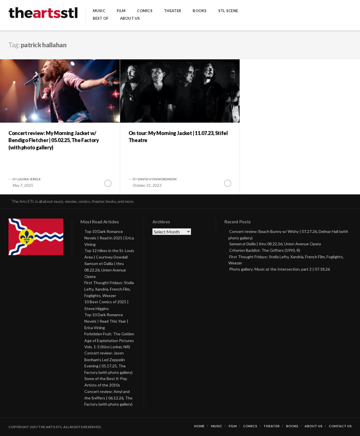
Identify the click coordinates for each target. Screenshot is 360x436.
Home (199, 426)
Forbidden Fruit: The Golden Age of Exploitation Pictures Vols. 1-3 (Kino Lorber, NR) (109, 340)
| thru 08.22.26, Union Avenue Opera (275, 243)
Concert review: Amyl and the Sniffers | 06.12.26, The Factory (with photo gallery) (108, 398)
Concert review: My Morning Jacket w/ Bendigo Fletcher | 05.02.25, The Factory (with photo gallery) (53, 140)
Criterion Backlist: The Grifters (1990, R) (264, 250)
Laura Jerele (29, 179)
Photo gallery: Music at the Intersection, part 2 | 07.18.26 (279, 269)
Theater (172, 11)
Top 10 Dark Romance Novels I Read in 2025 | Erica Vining (109, 238)
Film (121, 11)
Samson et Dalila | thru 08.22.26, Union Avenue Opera (105, 270)
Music (99, 11)
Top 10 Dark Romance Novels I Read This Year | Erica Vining (106, 321)
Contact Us (340, 426)
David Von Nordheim (157, 179)
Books (199, 11)
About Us (130, 18)
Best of (101, 18)
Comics (144, 11)
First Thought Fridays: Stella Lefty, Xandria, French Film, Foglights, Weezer (109, 289)
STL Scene (228, 11)
